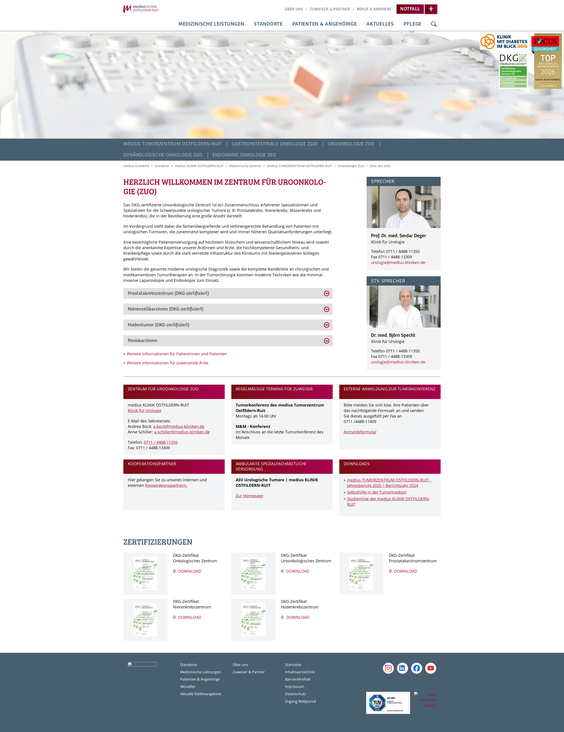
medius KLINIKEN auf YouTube (430, 668)
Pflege (412, 24)
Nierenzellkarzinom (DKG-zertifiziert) (166, 309)
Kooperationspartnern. (166, 485)
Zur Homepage (249, 495)
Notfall (410, 9)
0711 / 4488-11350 (161, 442)
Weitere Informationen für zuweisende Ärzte (167, 362)
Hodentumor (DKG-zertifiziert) (158, 325)
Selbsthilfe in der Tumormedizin (376, 492)
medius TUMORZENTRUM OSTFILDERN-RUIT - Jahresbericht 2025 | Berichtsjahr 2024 (389, 482)
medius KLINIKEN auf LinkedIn (402, 668)
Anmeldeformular (360, 432)
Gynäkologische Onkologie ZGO (163, 155)
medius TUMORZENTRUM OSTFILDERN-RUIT (172, 144)
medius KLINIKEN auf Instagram (388, 668)
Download (189, 571)
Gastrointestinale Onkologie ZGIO (275, 144)
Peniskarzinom (142, 340)
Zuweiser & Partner (330, 9)
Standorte (268, 24)
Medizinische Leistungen (211, 24)
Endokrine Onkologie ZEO (244, 155)
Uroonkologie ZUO (351, 144)
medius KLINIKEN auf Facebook (416, 668)
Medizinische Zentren (245, 166)
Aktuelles (380, 24)
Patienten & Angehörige (324, 24)
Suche (434, 24)
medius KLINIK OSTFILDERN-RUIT (199, 166)
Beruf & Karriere (374, 9)
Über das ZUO (380, 166)
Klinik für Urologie (144, 410)
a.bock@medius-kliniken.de (178, 426)
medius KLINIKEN (136, 166)
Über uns (294, 9)
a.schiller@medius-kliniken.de (182, 432)
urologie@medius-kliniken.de (398, 262)
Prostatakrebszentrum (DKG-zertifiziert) (168, 293)
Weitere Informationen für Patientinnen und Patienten (177, 353)
